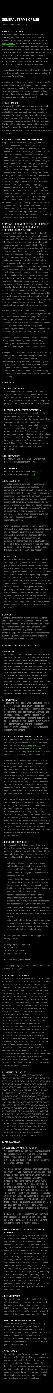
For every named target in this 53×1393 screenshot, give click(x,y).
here (4, 73)
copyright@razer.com (22, 959)
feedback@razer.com (31, 745)
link (33, 462)
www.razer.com (8, 43)
